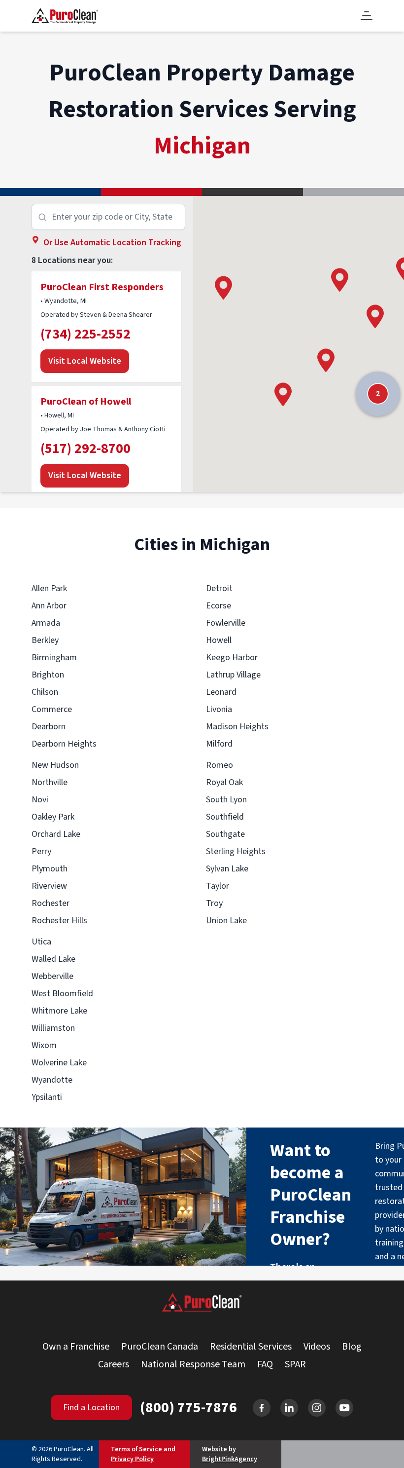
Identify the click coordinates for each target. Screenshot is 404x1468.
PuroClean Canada (159, 1347)
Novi (40, 799)
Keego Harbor (232, 657)
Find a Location (91, 1407)
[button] (223, 288)
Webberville (52, 976)
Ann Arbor (49, 606)
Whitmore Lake (59, 1011)
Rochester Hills (59, 920)
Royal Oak (224, 782)
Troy (214, 903)
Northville (49, 782)
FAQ (265, 1364)
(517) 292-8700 (85, 448)
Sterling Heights (236, 851)
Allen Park (49, 588)
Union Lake (226, 920)
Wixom (44, 1045)
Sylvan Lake (227, 869)
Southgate (225, 834)
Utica (41, 942)
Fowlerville (225, 623)
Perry (41, 851)
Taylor (217, 886)
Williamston (53, 1028)
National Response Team (193, 1364)
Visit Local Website (84, 361)
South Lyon (226, 799)
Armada (46, 623)
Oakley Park (53, 817)
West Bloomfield (62, 993)
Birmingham (54, 657)
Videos (316, 1347)
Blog (352, 1347)
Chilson (45, 692)
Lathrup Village (233, 675)
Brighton (48, 675)
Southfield (225, 817)
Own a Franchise (75, 1347)
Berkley (45, 640)
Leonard (221, 692)
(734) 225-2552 (85, 334)
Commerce (52, 709)
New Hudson (55, 765)
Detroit (219, 588)
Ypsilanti (47, 1097)
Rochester (50, 903)
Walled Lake (53, 959)
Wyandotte (52, 1080)
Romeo (219, 765)
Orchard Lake (56, 834)
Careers (113, 1364)
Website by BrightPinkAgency (229, 1454)
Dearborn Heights (64, 744)
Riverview (49, 886)
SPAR (295, 1364)
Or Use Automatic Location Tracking (112, 242)
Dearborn (49, 726)
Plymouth (49, 869)
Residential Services (251, 1347)
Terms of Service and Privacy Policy (143, 1454)
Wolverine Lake (59, 1062)
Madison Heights (237, 726)
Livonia (219, 709)
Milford (219, 744)
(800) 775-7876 (188, 1408)
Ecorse (218, 606)
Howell (219, 640)
